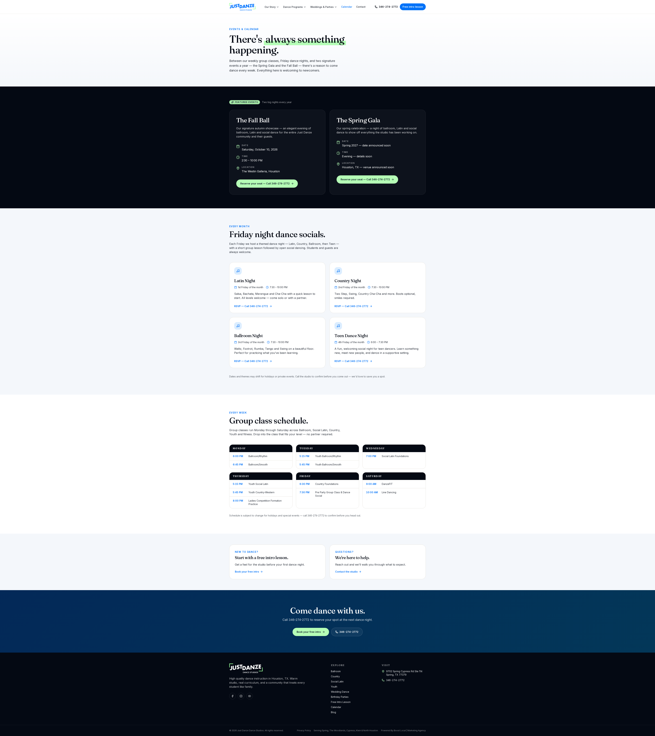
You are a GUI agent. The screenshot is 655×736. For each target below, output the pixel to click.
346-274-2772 (395, 680)
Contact (361, 6)
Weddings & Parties (322, 6)
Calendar (346, 6)
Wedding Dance (340, 691)
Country (335, 676)
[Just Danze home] (242, 7)
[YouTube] (249, 696)
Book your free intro (309, 631)
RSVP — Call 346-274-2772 (251, 306)
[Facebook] (232, 696)
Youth (334, 686)
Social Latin (337, 681)
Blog (333, 712)
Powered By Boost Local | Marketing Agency (403, 730)
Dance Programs (293, 6)
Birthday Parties (339, 696)
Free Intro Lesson (341, 702)
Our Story (270, 6)
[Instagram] (241, 696)
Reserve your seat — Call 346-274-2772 (265, 183)
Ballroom (336, 671)
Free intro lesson (413, 6)
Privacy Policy (304, 730)
